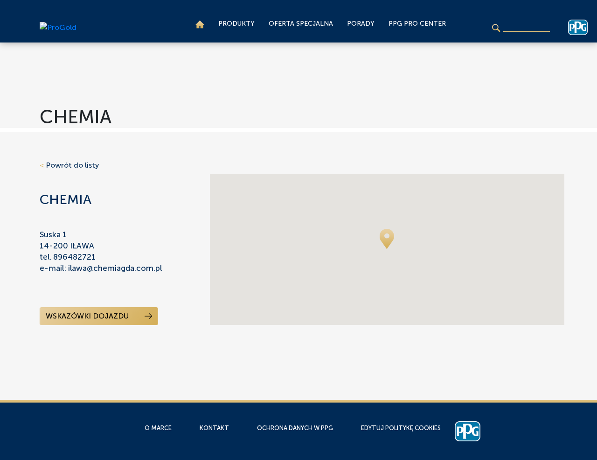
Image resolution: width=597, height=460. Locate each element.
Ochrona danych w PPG (295, 428)
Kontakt (214, 428)
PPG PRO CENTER (417, 24)
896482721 (74, 257)
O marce (158, 428)
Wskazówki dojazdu (88, 315)
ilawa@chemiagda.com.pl (115, 268)
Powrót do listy (69, 165)
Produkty (236, 24)
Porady (361, 24)
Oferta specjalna (301, 24)
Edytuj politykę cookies (401, 428)
